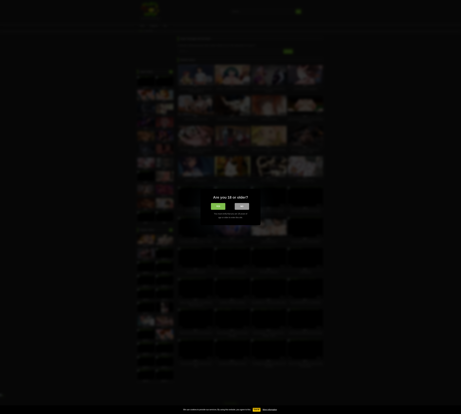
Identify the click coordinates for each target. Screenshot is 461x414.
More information (270, 410)
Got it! (256, 410)
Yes (218, 206)
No (241, 206)
